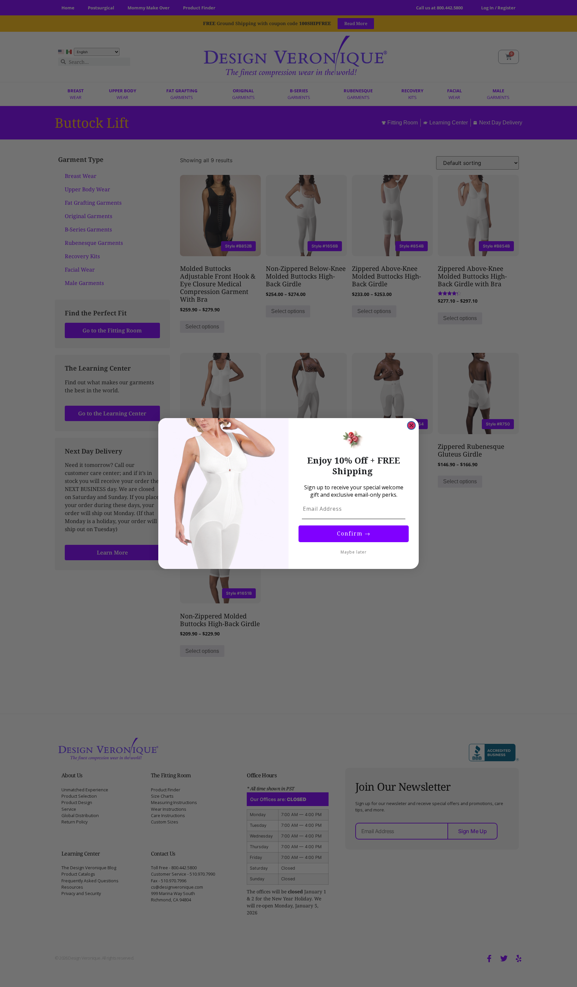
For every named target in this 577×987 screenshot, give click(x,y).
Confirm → (354, 533)
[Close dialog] (411, 425)
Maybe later (354, 552)
